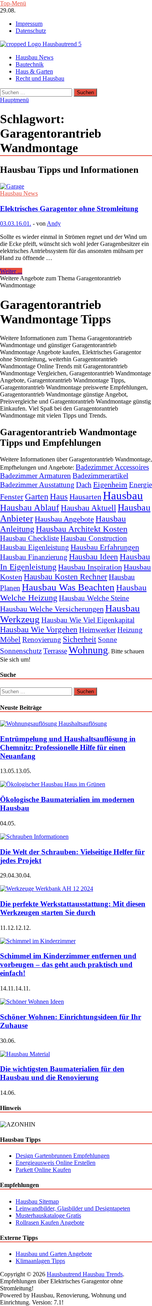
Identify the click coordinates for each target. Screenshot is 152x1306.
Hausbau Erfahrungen (105, 547)
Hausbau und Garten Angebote (54, 1253)
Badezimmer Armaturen (35, 476)
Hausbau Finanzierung (33, 557)
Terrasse (55, 651)
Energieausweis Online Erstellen (55, 1162)
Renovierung (41, 639)
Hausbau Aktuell (88, 508)
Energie (140, 485)
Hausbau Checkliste (29, 538)
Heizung (130, 630)
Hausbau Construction (93, 538)
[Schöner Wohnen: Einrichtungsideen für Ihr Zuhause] (32, 1001)
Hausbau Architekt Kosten (81, 529)
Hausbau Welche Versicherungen (52, 609)
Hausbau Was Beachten (68, 587)
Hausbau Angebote (64, 519)
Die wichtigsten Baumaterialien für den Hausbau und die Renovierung (62, 1073)
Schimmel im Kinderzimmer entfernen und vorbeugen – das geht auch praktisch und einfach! (68, 964)
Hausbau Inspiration (90, 567)
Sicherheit (79, 639)
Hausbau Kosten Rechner (65, 576)
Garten (36, 496)
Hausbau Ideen (93, 557)
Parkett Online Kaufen (43, 1169)
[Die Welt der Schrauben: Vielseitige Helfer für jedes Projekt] (34, 836)
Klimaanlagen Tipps (40, 1261)
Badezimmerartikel (100, 476)
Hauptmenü (14, 100)
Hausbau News (34, 57)
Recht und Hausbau (40, 78)
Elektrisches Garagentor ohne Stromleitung (69, 209)
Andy (54, 223)
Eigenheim (110, 484)
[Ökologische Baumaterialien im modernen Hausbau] (52, 784)
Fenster (11, 496)
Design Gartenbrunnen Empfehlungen (63, 1155)
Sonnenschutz (21, 651)
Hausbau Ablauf (29, 507)
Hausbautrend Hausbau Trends (85, 1274)
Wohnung (88, 650)
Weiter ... (11, 271)
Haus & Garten (34, 71)
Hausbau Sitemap (37, 1201)
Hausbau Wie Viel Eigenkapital (87, 620)
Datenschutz (31, 30)
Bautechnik (30, 64)
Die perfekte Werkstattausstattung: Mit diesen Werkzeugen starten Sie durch (72, 908)
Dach (84, 485)
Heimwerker (97, 630)
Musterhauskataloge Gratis (48, 1215)
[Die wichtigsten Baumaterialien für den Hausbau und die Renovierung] (25, 1054)
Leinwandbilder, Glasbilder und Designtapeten (73, 1208)
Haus (59, 496)
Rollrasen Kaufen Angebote (50, 1222)
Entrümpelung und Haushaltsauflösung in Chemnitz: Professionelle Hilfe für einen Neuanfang (68, 747)
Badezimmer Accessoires (112, 467)
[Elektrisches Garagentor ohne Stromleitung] (76, 186)
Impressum (29, 23)
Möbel (10, 639)
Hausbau (123, 495)
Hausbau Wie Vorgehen (39, 629)
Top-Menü (13, 3)
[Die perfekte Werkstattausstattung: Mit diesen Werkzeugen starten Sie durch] (46, 888)
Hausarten (85, 496)
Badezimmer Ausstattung (37, 485)
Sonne (107, 639)
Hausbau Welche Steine (94, 598)
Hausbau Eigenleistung (34, 547)
